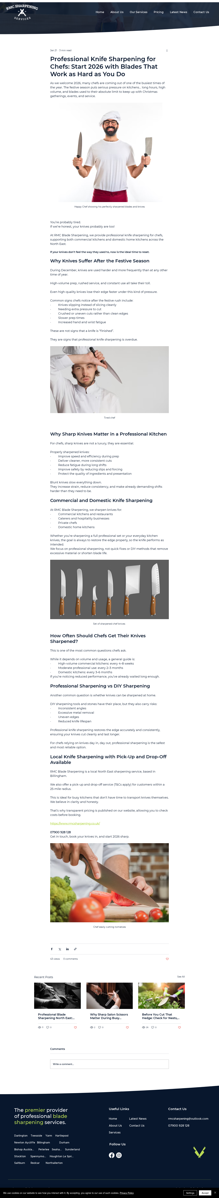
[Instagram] (119, 1155)
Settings (190, 1192)
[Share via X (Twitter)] (59, 949)
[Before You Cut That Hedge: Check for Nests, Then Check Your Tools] (161, 996)
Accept (205, 1192)
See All (181, 976)
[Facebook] (111, 1155)
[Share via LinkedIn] (67, 949)
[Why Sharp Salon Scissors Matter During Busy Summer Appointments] (109, 996)
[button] (158, 12)
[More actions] (167, 50)
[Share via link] (75, 949)
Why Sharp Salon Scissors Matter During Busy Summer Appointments (109, 1016)
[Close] (215, 1192)
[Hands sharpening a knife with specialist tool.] (57, 996)
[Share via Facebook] (51, 949)
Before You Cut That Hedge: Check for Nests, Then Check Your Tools (159, 1016)
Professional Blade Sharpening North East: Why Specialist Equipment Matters (55, 1016)
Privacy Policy (127, 1192)
